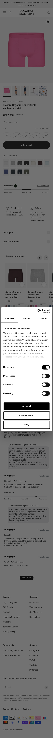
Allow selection (26, 415)
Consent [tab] (9, 318)
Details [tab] (26, 318)
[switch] (46, 376)
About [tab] (43, 318)
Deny (26, 424)
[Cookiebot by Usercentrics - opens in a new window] (38, 311)
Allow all (26, 406)
